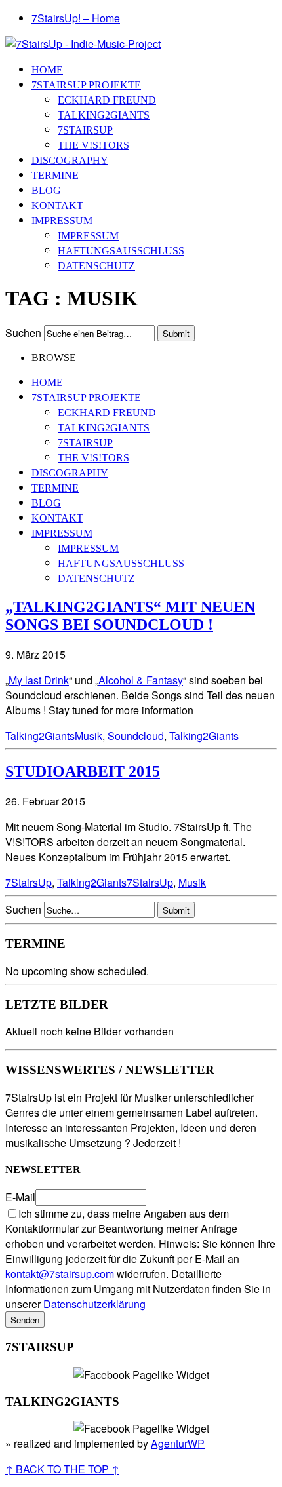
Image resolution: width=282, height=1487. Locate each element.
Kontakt (57, 205)
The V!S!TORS (93, 145)
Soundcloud (136, 735)
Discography (69, 160)
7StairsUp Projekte (86, 84)
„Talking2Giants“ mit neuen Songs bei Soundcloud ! (130, 615)
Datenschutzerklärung (94, 1303)
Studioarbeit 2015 (82, 771)
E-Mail (20, 1197)
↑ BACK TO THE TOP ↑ (62, 1469)
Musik (88, 735)
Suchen (23, 332)
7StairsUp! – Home (75, 18)
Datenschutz (96, 265)
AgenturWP (178, 1443)
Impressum (61, 220)
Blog (46, 190)
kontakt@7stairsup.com (59, 1273)
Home (47, 69)
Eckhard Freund (107, 100)
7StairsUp (85, 130)
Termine (55, 175)
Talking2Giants (104, 115)
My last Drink (39, 679)
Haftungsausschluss (121, 250)
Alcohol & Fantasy (140, 679)
